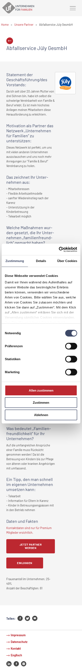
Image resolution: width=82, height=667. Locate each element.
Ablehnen (41, 415)
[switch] (71, 346)
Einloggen (24, 563)
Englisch (16, 655)
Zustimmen (41, 402)
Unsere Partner (23, 24)
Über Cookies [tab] (67, 261)
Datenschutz (19, 642)
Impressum (18, 635)
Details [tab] (41, 261)
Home (5, 24)
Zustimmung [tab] (14, 261)
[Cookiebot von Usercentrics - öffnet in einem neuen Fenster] (59, 249)
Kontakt (16, 648)
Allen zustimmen (41, 390)
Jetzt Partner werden (31, 546)
